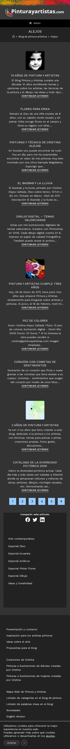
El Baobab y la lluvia (35, 183)
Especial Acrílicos (19, 560)
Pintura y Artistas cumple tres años (35, 285)
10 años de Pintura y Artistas (35, 75)
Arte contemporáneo (21, 538)
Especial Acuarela (19, 553)
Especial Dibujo (17, 575)
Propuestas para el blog (21, 647)
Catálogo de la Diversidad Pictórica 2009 (35, 464)
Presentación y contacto (21, 629)
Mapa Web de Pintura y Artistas (26, 691)
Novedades (13, 710)
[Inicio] (13, 36)
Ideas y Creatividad (20, 583)
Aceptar (11, 743)
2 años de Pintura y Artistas (35, 425)
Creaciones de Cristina (20, 659)
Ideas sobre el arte (18, 641)
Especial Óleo (16, 546)
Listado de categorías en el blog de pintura (33, 697)
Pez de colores (35, 320)
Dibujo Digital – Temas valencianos (35, 218)
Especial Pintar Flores (22, 568)
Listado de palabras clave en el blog (29, 704)
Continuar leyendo (35, 96)
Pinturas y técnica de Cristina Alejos (35, 144)
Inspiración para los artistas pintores (29, 635)
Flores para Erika (35, 109)
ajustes (50, 735)
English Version (15, 716)
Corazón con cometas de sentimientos (35, 363)
